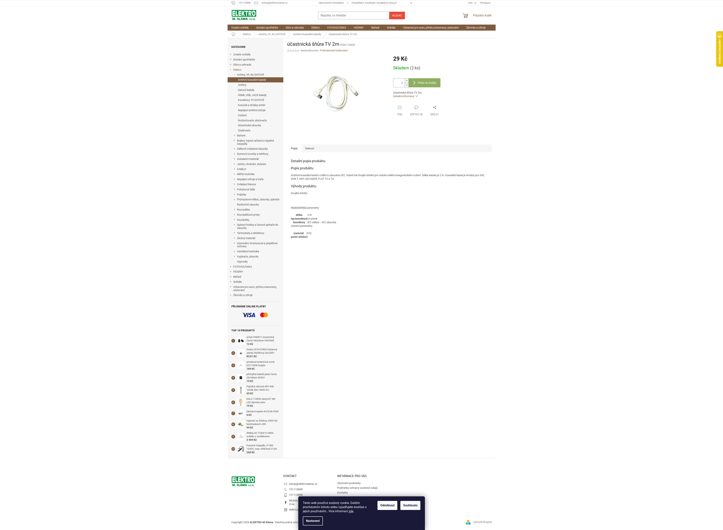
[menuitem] (240, 28)
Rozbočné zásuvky (248, 204)
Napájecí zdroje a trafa (250, 179)
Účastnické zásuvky (249, 125)
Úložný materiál (246, 238)
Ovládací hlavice (246, 184)
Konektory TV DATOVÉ (251, 100)
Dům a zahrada (242, 64)
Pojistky (241, 194)
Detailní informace (403, 96)
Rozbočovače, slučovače (252, 120)
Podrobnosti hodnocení (334, 50)
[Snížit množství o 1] (406, 85)
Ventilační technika (248, 251)
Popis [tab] (294, 148)
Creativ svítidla (241, 54)
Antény (242, 84)
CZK (470, 3)
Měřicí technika (246, 174)
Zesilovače (244, 130)
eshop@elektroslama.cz (303, 483)
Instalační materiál (248, 158)
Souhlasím (410, 505)
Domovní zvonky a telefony (252, 153)
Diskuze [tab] (309, 148)
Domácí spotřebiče (244, 59)
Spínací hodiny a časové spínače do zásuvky (257, 226)
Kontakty (342, 492)
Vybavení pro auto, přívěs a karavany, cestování (255, 288)
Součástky (243, 219)
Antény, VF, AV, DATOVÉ (250, 74)
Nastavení (313, 521)
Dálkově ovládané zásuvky (252, 148)
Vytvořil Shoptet (482, 522)
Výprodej (242, 261)
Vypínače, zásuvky (248, 256)
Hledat (397, 15)
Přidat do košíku (427, 82)
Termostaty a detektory (250, 233)
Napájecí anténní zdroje (251, 110)
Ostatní (242, 115)
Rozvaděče (243, 209)
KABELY (241, 169)
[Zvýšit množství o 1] (406, 80)
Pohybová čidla (246, 189)
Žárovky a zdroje (243, 295)
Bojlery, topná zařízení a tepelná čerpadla (255, 142)
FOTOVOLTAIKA (242, 266)
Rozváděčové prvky (248, 214)
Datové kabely (246, 89)
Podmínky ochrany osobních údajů (374, 3)
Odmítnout (387, 505)
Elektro (237, 69)
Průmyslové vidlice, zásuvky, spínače (258, 199)
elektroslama (296, 509)
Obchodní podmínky (331, 3)
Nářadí (237, 276)
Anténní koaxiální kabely (252, 79)
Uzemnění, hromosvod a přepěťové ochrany (257, 245)
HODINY (238, 271)
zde (351, 511)
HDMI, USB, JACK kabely (252, 95)
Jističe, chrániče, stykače (251, 164)
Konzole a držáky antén (251, 105)
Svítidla (237, 281)
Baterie (241, 135)
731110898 (296, 489)
